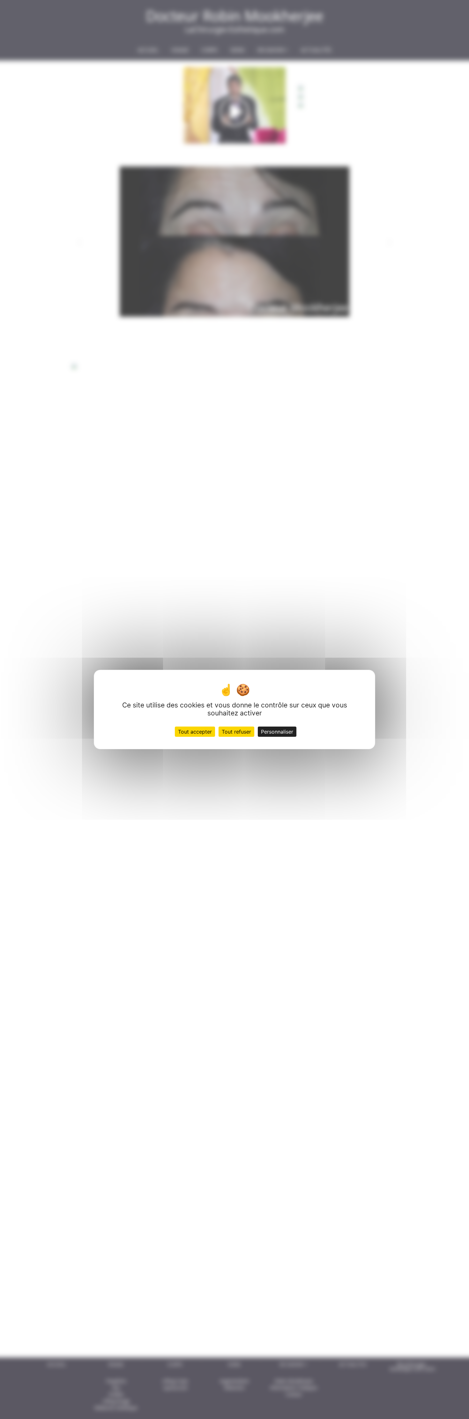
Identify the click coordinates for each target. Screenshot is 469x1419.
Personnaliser (277, 731)
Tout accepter (195, 731)
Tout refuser (236, 731)
